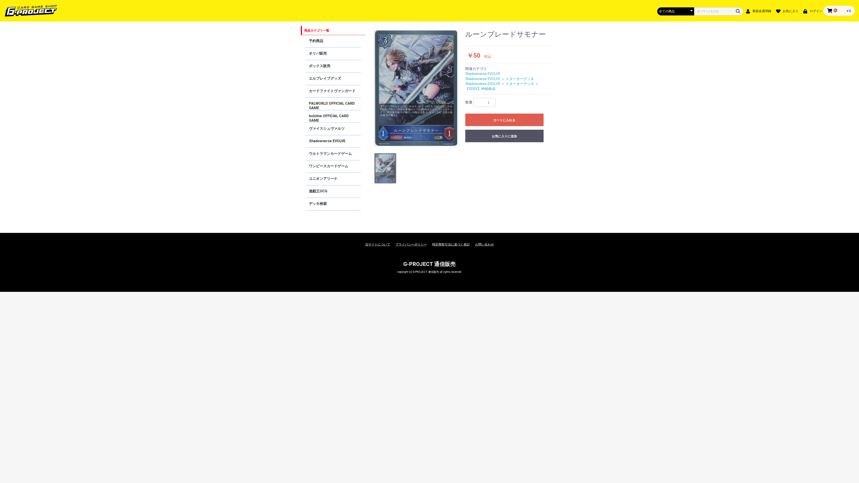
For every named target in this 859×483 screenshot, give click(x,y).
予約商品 (316, 41)
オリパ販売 (318, 53)
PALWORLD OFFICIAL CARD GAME (332, 105)
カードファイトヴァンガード (332, 91)
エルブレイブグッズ (325, 78)
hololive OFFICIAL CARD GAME (329, 118)
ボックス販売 (319, 66)
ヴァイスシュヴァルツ (327, 128)
